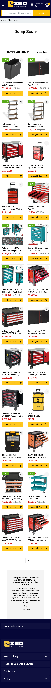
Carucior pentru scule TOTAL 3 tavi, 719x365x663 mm (37, 497)
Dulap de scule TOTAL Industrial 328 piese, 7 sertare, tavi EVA (11, 249)
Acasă (4, 20)
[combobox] (17, 13)
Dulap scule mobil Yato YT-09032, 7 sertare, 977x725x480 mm (12, 373)
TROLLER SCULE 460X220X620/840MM (11, 456)
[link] (21, 60)
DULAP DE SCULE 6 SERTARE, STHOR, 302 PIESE (37, 456)
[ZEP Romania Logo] (17, 4)
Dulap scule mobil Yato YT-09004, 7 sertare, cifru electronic (12, 415)
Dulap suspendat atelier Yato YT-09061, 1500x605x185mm (38, 84)
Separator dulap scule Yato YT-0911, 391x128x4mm (37, 208)
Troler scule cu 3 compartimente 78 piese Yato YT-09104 (12, 208)
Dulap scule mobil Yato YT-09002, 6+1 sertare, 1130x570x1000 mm (37, 373)
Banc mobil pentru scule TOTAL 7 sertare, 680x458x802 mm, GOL (38, 249)
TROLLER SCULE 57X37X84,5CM (34, 415)
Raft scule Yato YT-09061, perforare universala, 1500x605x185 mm (38, 332)
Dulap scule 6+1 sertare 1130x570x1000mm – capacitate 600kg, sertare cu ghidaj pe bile (12, 166)
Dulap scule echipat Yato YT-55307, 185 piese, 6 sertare (38, 539)
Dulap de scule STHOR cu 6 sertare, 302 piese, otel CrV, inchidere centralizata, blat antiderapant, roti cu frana (12, 497)
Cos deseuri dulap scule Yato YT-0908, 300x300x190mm (12, 84)
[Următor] (33, 560)
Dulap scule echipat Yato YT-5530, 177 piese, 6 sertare (38, 290)
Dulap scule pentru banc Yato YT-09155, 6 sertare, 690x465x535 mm (12, 539)
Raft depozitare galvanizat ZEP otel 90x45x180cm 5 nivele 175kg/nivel (37, 125)
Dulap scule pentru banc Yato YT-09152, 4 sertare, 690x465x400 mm (12, 332)
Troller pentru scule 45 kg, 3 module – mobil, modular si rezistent (37, 166)
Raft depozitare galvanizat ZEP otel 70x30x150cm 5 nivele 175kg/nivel (11, 125)
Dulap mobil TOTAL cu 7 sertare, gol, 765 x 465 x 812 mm (12, 290)
